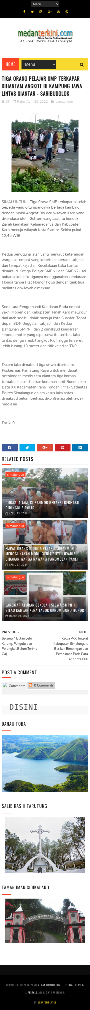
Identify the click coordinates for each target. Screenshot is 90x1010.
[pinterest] (67, 12)
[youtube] (59, 12)
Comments (17, 685)
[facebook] (24, 12)
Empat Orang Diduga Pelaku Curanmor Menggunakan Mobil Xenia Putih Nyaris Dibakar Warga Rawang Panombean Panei (42, 554)
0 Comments (43, 685)
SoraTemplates (47, 1002)
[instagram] (41, 12)
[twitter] (32, 12)
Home (10, 64)
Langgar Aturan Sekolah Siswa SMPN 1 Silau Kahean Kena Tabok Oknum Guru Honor (45, 607)
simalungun (64, 101)
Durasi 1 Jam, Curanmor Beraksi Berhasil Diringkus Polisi (43, 505)
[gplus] (49, 12)
